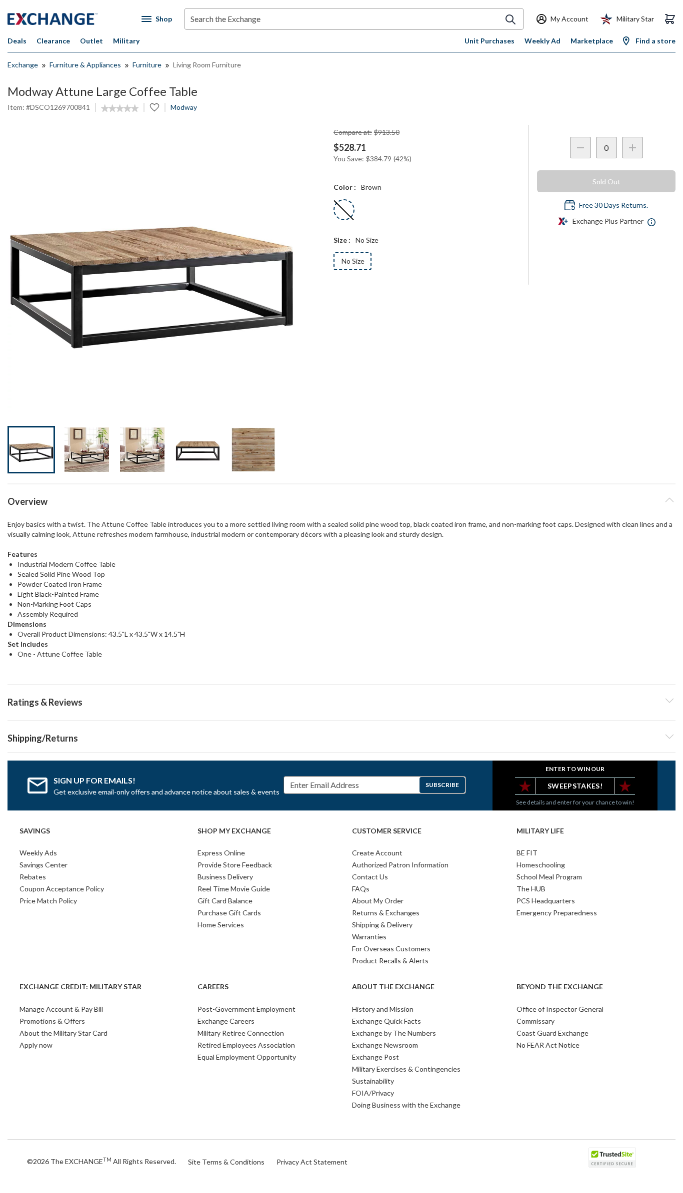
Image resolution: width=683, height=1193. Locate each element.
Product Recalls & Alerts (390, 960)
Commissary (535, 1021)
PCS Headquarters (545, 900)
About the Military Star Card (64, 1033)
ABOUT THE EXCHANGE (393, 987)
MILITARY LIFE (540, 831)
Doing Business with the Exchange (406, 1105)
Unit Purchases (489, 40)
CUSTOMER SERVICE (387, 831)
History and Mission (383, 1009)
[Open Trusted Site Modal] (612, 1158)
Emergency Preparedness (556, 912)
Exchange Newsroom (385, 1045)
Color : (345, 187)
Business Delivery (225, 876)
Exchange (23, 64)
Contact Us (370, 876)
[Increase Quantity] (632, 147)
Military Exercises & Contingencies (406, 1069)
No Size (353, 261)
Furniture (147, 64)
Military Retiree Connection (241, 1033)
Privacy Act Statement (312, 1162)
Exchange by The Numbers (394, 1033)
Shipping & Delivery (382, 924)
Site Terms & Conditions (226, 1162)
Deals (17, 40)
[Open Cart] (670, 19)
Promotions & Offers (52, 1021)
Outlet (91, 40)
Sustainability (373, 1081)
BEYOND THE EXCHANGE (559, 987)
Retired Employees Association (246, 1045)
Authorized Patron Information (400, 864)
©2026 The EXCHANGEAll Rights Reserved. (101, 1161)
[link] (119, 108)
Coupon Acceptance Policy (62, 888)
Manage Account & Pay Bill (61, 1009)
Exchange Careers (226, 1021)
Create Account (377, 852)
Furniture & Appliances (85, 64)
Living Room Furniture (207, 64)
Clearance (53, 40)
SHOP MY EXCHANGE (234, 831)
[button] (342, 700)
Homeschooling (540, 864)
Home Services (221, 924)
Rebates (33, 876)
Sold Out (606, 181)
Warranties (369, 936)
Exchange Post (375, 1057)
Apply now (36, 1045)
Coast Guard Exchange (552, 1033)
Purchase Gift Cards (229, 912)
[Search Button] (511, 19)
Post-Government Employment (247, 1009)
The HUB (531, 888)
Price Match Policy (48, 900)
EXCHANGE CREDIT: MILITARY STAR (81, 987)
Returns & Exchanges (386, 912)
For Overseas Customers (391, 948)
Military (126, 40)
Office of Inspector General (560, 1009)
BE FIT (527, 852)
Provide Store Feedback (235, 864)
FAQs (361, 888)
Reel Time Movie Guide (234, 888)
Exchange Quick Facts (386, 1021)
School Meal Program (549, 876)
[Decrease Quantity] (580, 147)
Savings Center (44, 864)
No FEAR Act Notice (548, 1045)
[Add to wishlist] (155, 107)
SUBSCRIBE (442, 785)
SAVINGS (35, 831)
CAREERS (213, 987)
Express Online (221, 852)
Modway (183, 107)
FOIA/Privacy (373, 1093)
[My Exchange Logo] (71, 19)
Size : (342, 240)
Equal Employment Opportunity (247, 1057)
